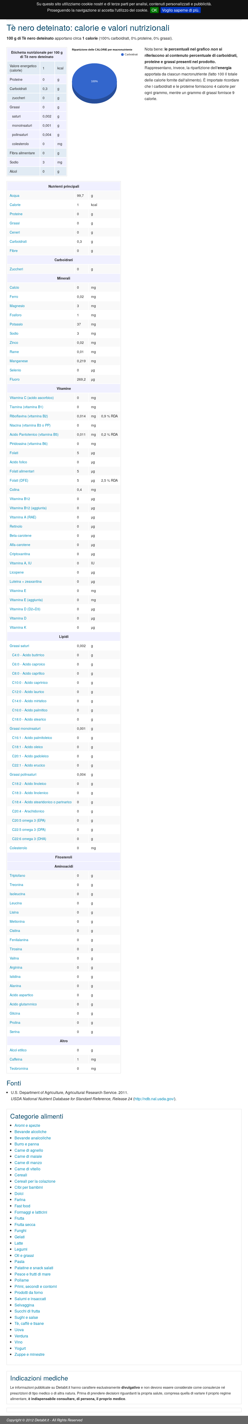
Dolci (19, 1193)
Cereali (21, 1175)
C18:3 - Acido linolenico (30, 792)
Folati (14, 452)
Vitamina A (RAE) (23, 517)
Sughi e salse (26, 1317)
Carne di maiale (28, 1156)
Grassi (15, 223)
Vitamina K (18, 627)
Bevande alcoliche (30, 1131)
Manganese (19, 360)
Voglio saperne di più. (180, 10)
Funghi (20, 1230)
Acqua (14, 195)
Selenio (15, 370)
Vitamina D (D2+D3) (25, 608)
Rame (14, 351)
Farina (20, 1199)
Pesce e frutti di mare (33, 1274)
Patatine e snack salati (34, 1267)
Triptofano (17, 875)
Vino (19, 1342)
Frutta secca (25, 1224)
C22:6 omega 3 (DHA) (29, 838)
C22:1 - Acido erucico (28, 765)
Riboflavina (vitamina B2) (29, 415)
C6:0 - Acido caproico (28, 664)
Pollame (22, 1280)
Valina (14, 958)
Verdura (21, 1336)
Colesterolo (18, 847)
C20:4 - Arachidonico (28, 811)
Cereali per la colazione (35, 1181)
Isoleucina (17, 893)
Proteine (16, 213)
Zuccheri (16, 268)
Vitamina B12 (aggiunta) (28, 507)
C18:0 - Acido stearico (29, 719)
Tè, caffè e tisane (29, 1323)
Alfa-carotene (20, 544)
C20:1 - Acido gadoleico (30, 755)
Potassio (16, 324)
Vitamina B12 (20, 498)
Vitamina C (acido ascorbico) (32, 397)
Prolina (15, 1022)
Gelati (20, 1237)
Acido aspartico (21, 994)
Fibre (14, 250)
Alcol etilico (18, 1050)
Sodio (14, 333)
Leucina (16, 902)
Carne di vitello (27, 1169)
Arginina (16, 967)
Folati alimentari (22, 471)
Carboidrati (18, 241)
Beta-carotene (20, 535)
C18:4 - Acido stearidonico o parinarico (42, 801)
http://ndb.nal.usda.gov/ (154, 1098)
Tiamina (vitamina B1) (26, 406)
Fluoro (15, 379)
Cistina (15, 930)
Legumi (21, 1249)
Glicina (15, 1013)
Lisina (14, 912)
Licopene (17, 572)
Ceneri (15, 232)
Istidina (15, 976)
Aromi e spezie (27, 1125)
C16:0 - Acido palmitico (29, 710)
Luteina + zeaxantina (26, 581)
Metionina (17, 921)
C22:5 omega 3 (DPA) (29, 829)
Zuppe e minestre (30, 1354)
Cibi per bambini (29, 1187)
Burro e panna (27, 1144)
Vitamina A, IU (20, 563)
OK (154, 10)
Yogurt (20, 1348)
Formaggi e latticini (31, 1212)
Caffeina (16, 1059)
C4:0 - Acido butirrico (28, 654)
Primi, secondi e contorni (36, 1286)
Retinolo (16, 526)
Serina (15, 1031)
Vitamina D (18, 618)
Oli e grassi (24, 1255)
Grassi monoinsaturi (25, 728)
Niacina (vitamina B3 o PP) (30, 425)
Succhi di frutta (27, 1311)
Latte (19, 1243)
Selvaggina (24, 1305)
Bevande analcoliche (33, 1138)
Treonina (16, 884)
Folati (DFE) (19, 480)
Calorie (15, 204)
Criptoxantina (20, 553)
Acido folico (18, 461)
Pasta (19, 1261)
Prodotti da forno (29, 1292)
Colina (14, 489)
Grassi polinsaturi (23, 774)
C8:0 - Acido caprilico (28, 673)
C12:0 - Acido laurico (28, 691)
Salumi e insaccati (30, 1298)
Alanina (15, 985)
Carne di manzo (28, 1162)
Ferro (14, 296)
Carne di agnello (29, 1150)
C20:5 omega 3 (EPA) (29, 820)
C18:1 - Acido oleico (27, 746)
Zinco (14, 342)
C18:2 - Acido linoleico (29, 783)
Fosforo (16, 314)
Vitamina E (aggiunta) (26, 599)
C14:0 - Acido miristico (29, 700)
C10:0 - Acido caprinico (30, 682)
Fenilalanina (19, 939)
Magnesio (17, 305)
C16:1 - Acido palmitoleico (32, 737)
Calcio (14, 287)
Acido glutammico (23, 1004)
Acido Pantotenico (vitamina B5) (34, 434)
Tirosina (16, 948)
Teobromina (19, 1068)
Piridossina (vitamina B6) (29, 443)
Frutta (19, 1218)
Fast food (22, 1206)
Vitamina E (18, 590)
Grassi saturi (19, 645)
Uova (19, 1329)
